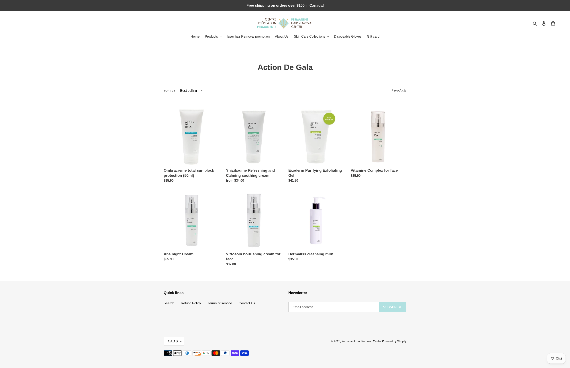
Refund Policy (191, 303)
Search (169, 303)
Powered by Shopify (394, 341)
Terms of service (220, 303)
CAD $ (173, 341)
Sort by (169, 90)
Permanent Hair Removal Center (361, 341)
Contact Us (247, 303)
